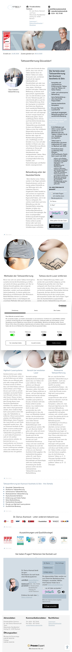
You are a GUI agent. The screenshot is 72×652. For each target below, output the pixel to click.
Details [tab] (36, 310)
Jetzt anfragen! (56, 226)
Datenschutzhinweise (36, 23)
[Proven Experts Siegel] (36, 645)
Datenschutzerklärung (55, 585)
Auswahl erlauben (36, 343)
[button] (65, 213)
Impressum (33, 21)
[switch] (28, 335)
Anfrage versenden (50, 606)
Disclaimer (33, 25)
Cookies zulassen (56, 343)
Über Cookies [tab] (57, 310)
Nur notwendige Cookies (16, 343)
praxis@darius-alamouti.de (34, 581)
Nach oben (8, 234)
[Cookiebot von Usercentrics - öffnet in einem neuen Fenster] (58, 306)
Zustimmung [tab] (15, 310)
